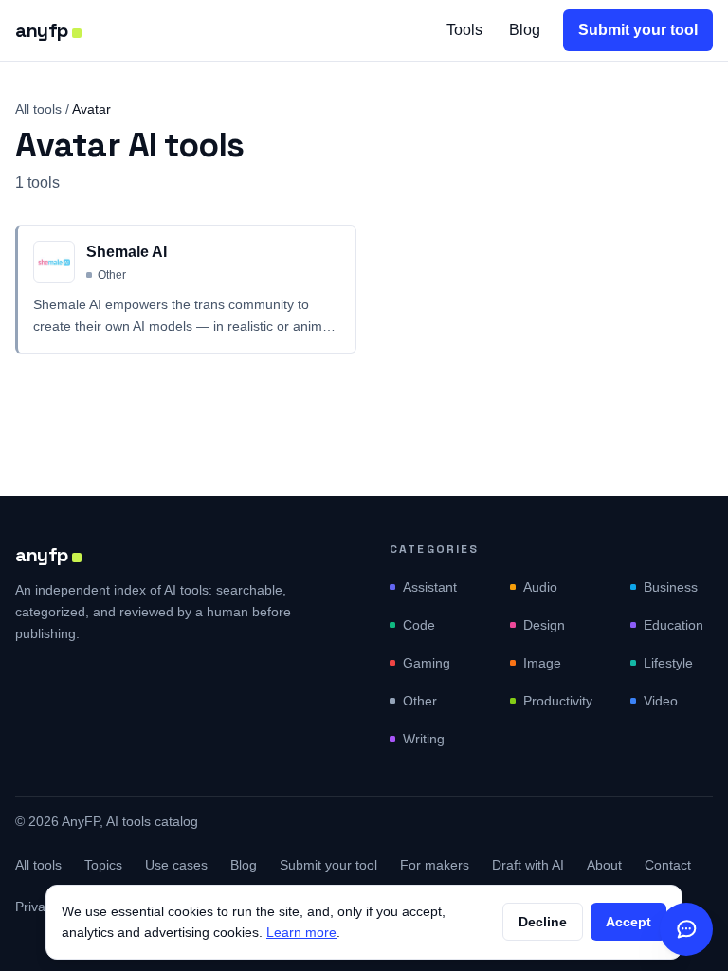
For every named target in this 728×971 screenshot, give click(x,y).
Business (671, 587)
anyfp (41, 30)
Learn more (301, 932)
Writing (424, 738)
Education (673, 624)
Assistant (430, 587)
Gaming (426, 662)
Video (661, 700)
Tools (464, 30)
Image (542, 662)
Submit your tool (638, 30)
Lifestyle (668, 662)
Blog (524, 30)
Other (420, 700)
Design (544, 624)
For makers (434, 864)
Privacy (37, 906)
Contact (668, 864)
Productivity (557, 700)
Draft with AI (528, 864)
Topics (103, 864)
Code (419, 624)
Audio (540, 587)
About (604, 864)
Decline (543, 921)
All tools (38, 109)
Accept (628, 921)
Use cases (176, 864)
